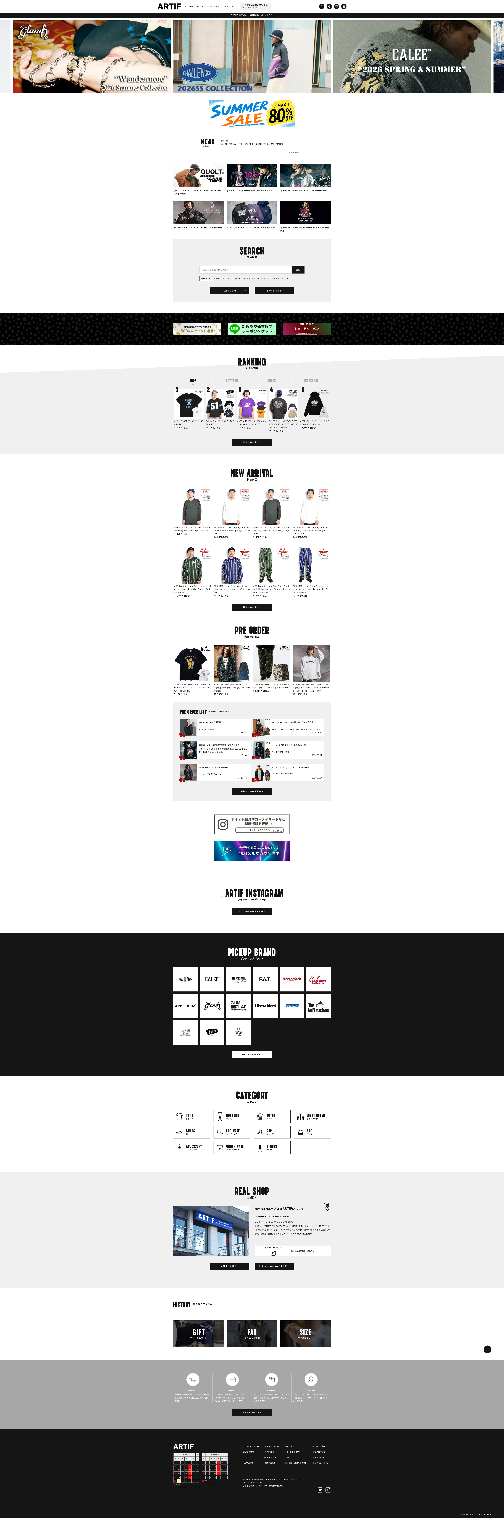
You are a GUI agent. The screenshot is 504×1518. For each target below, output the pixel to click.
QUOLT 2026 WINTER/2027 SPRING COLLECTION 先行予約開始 (252, 144)
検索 (298, 269)
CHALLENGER (243, 278)
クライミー (228, 278)
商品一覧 (288, 1446)
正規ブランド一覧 (271, 1446)
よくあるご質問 (319, 1446)
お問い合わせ (270, 1463)
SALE (218, 278)
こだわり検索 (229, 290)
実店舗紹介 (269, 1451)
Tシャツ (287, 278)
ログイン (288, 1457)
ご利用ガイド (248, 1457)
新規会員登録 (270, 1457)
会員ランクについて (292, 1451)
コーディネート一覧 (251, 1446)
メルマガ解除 (248, 1463)
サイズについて (319, 1451)
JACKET (267, 278)
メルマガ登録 (318, 1457)
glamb (277, 278)
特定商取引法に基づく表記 (295, 1463)
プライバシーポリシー (322, 1463)
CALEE (256, 278)
